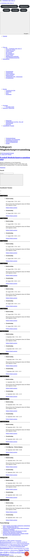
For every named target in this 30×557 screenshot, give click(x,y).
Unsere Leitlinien (10, 51)
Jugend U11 (2, 546)
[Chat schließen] (27, 58)
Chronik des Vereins (10, 50)
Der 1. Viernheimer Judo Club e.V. (14, 48)
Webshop (6, 10)
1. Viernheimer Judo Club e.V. (7, 3)
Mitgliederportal (24, 6)
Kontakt (14, 546)
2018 (1, 540)
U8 (1, 552)
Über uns (5, 47)
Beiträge (7, 546)
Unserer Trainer (9, 55)
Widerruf (24, 10)
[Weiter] (0, 193)
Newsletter (15, 10)
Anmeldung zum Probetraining (9, 6)
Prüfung (1, 550)
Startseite (5, 36)
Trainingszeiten (8, 543)
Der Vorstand (9, 52)
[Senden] (27, 551)
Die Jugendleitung (10, 53)
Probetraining (18, 543)
